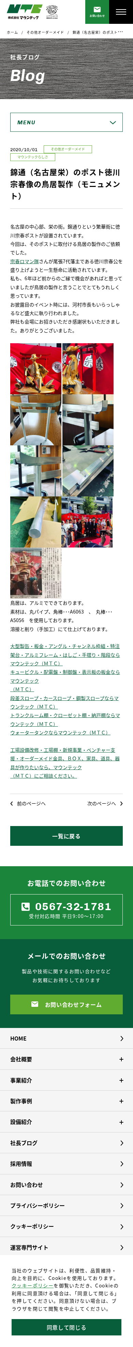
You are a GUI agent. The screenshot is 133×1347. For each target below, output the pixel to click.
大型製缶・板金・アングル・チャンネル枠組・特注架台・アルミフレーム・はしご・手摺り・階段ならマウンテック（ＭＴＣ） (65, 655)
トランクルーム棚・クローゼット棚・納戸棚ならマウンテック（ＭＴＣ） (65, 719)
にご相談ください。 (55, 775)
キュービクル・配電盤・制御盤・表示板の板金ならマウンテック (65, 676)
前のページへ (31, 803)
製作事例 (21, 1101)
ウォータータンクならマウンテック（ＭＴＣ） (60, 732)
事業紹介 (21, 1080)
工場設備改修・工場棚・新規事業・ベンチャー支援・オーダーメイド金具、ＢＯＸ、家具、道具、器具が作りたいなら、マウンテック (65, 758)
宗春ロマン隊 (24, 261)
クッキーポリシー (33, 1285)
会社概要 (21, 1059)
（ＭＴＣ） (22, 689)
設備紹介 (21, 1122)
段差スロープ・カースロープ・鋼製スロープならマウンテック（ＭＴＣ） (64, 702)
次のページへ (101, 803)
